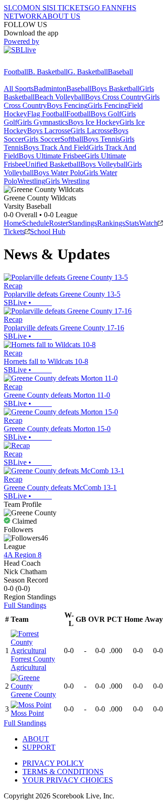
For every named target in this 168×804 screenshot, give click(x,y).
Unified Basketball (52, 164)
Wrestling (31, 181)
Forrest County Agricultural (33, 663)
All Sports (19, 88)
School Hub (47, 231)
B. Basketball (48, 72)
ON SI (39, 8)
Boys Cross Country (115, 97)
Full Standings (25, 605)
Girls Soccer (42, 139)
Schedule (35, 223)
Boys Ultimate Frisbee (51, 156)
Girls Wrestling (67, 181)
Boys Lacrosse (48, 131)
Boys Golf (106, 114)
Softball (71, 139)
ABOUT (35, 739)
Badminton (50, 88)
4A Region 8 (23, 555)
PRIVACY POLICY (53, 763)
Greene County (33, 694)
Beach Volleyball (60, 97)
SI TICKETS (69, 8)
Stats (132, 223)
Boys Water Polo (59, 173)
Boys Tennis (101, 139)
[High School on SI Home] (40, 63)
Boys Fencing (67, 105)
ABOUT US (61, 16)
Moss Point (27, 713)
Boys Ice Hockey (93, 122)
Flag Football (46, 114)
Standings (82, 223)
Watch (148, 223)
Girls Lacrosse (91, 131)
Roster (58, 223)
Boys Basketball (115, 88)
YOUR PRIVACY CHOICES (67, 780)
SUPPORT (39, 747)
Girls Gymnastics (42, 122)
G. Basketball (88, 72)
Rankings (111, 223)
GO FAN (103, 8)
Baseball (120, 72)
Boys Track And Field (56, 147)
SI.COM (16, 8)
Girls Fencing (108, 105)
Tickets (14, 231)
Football (16, 72)
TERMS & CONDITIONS (63, 772)
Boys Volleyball (103, 164)
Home (13, 223)
